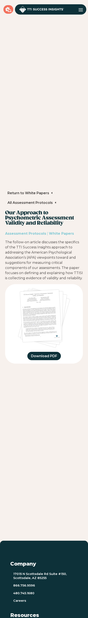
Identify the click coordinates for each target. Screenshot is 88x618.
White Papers (61, 233)
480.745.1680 (23, 593)
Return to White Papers (28, 193)
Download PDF (44, 356)
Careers (19, 601)
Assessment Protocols (25, 233)
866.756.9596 (24, 585)
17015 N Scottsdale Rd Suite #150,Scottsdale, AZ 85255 (40, 576)
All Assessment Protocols (30, 203)
